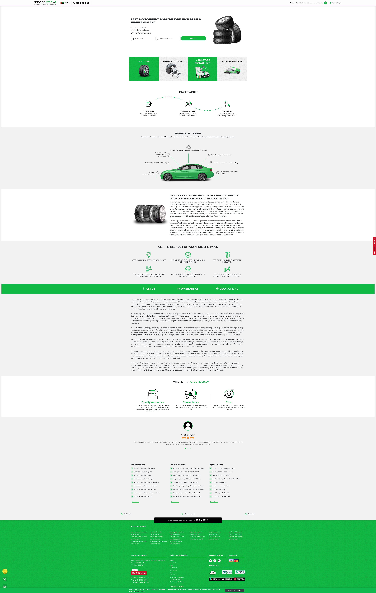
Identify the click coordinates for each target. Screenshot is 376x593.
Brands (319, 3)
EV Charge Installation (177, 577)
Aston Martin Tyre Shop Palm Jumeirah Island (188, 468)
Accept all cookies (234, 590)
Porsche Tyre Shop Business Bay (145, 486)
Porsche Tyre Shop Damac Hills (145, 489)
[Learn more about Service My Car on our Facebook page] (214, 560)
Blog (171, 572)
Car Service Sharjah (176, 579)
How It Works (301, 3)
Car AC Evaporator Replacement (223, 468)
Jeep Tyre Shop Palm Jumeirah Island (186, 482)
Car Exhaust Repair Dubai (221, 486)
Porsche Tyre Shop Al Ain (142, 475)
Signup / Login (336, 3)
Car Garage (173, 570)
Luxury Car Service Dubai (221, 475)
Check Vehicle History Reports (222, 472)
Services (310, 3)
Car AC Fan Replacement (221, 496)
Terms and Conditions (176, 586)
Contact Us (173, 567)
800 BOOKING (139, 572)
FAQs (171, 565)
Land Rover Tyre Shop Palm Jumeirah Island (188, 489)
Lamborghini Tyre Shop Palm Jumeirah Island (188, 486)
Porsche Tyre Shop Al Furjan (143, 479)
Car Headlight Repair (219, 482)
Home (292, 3)
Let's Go (193, 38)
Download (173, 574)
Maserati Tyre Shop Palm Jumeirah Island (187, 496)
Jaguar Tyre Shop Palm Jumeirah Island (186, 479)
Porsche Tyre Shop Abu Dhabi (144, 468)
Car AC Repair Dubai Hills (220, 493)
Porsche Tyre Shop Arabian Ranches (146, 482)
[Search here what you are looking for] (325, 2)
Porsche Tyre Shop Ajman (143, 472)
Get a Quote (201, 519)
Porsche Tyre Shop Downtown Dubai (147, 493)
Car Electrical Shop (218, 489)
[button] (185, 449)
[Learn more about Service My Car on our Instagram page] (219, 560)
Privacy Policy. (140, 591)
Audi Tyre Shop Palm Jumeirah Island (186, 472)
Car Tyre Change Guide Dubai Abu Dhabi (226, 479)
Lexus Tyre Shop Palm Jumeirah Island (186, 493)
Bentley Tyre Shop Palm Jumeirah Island (187, 475)
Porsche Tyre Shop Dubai (142, 496)
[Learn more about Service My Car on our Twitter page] (210, 560)
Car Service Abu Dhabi (177, 582)
